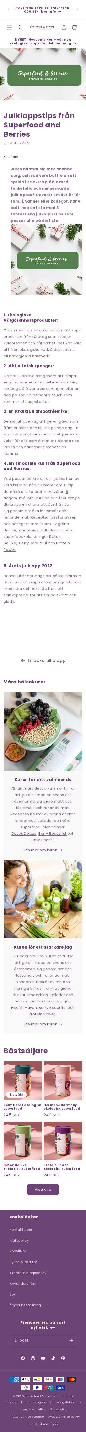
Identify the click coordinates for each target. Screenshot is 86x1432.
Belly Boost (42, 839)
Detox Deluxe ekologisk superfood (22, 1167)
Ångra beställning (25, 1305)
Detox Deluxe (24, 833)
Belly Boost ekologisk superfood (22, 1107)
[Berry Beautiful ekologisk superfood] (18, 543)
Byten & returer (23, 1261)
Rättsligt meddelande (27, 1417)
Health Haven (24, 1007)
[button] (9, 27)
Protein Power (42, 1014)
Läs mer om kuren (41, 849)
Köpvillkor (18, 1251)
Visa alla (43, 1189)
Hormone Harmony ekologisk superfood (62, 1107)
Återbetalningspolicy (28, 1272)
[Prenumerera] (71, 1340)
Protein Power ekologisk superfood (62, 1167)
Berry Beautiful (33, 543)
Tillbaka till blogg (46, 660)
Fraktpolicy (19, 1240)
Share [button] (13, 156)
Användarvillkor (23, 1283)
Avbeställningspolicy (64, 1417)
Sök (13, 1294)
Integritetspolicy (68, 1402)
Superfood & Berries (40, 1396)
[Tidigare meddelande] (9, 10)
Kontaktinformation (45, 1424)
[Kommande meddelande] (77, 10)
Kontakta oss (21, 1229)
